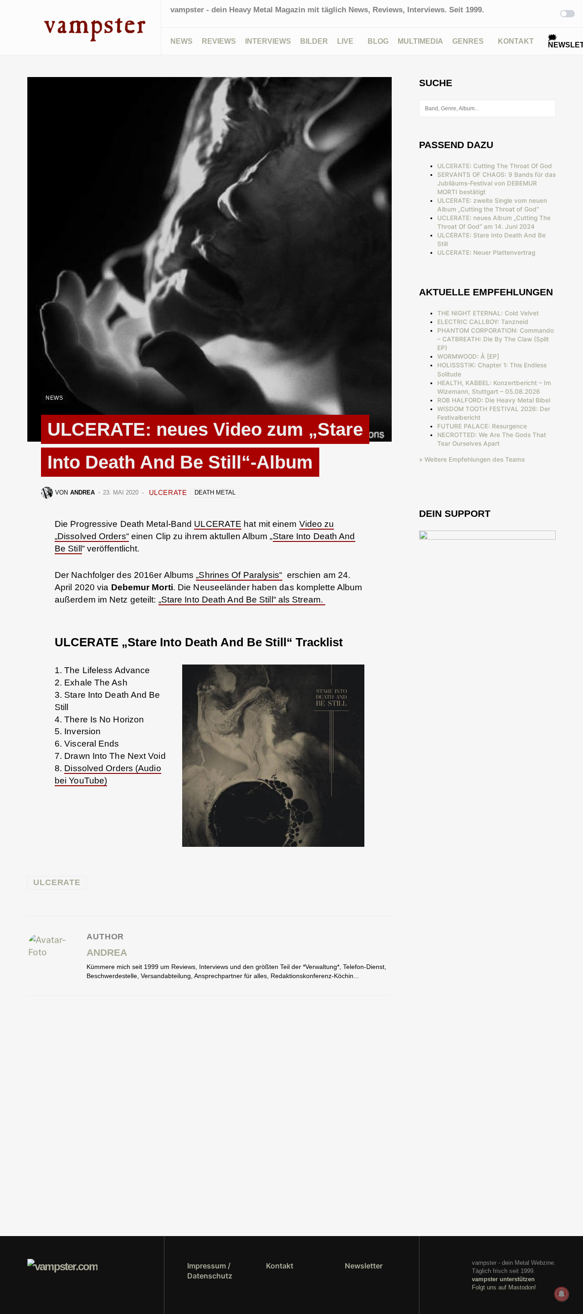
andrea (107, 952)
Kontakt (279, 1265)
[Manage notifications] (561, 1294)
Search (548, 108)
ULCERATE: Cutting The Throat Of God (494, 166)
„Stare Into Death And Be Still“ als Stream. (242, 599)
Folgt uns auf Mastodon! (504, 1287)
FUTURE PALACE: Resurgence (482, 426)
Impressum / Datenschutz (209, 1270)
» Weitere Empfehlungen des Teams (472, 459)
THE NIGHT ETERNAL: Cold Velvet (488, 313)
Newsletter (364, 1265)
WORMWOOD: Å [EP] (468, 356)
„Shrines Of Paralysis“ (239, 575)
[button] (29, 27)
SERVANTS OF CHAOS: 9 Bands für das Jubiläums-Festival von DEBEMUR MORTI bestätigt (496, 183)
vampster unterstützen (503, 1279)
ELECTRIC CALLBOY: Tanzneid (482, 321)
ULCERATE (168, 492)
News (54, 398)
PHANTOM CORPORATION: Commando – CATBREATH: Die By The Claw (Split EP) (495, 339)
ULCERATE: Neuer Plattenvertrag (486, 252)
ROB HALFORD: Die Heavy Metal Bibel (493, 400)
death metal (214, 492)
